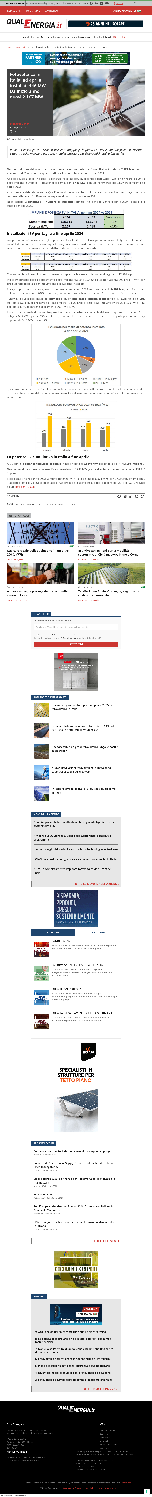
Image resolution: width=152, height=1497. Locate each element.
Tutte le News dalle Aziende (96, 884)
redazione (126, 1482)
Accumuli (72, 36)
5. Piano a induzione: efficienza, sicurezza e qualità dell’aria (72, 1366)
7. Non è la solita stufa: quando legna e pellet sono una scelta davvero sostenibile (74, 1350)
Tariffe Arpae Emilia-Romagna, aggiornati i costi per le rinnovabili (108, 593)
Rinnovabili (46, 36)
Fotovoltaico (59, 36)
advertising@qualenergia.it (26, 1460)
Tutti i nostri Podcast (100, 1389)
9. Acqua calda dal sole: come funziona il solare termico (70, 1332)
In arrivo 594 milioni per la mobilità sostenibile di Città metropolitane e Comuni (109, 552)
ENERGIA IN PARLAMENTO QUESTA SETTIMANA (82, 1013)
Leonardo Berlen (20, 123)
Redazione (14, 10)
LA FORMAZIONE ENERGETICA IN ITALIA (77, 965)
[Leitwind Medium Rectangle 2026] (76, 908)
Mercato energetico (88, 36)
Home (10, 47)
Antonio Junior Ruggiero (17, 600)
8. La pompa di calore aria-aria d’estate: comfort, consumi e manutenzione (73, 1340)
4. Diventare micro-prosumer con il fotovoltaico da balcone (73, 1372)
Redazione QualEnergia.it (89, 559)
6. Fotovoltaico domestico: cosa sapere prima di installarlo (72, 1359)
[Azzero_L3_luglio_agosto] (76, 58)
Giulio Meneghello (15, 559)
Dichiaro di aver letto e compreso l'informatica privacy (61, 635)
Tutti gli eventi (106, 1241)
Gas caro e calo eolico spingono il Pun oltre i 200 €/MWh (38, 552)
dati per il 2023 (24, 487)
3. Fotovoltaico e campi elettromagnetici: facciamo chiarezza (73, 1379)
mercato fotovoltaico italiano (63, 504)
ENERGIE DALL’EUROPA (66, 989)
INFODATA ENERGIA (15, 3)
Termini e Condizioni (107, 1488)
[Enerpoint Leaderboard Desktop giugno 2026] (105, 23)
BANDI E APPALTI (63, 941)
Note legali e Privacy (71, 1488)
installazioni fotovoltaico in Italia (32, 504)
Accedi (119, 3)
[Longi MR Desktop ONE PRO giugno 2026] (76, 671)
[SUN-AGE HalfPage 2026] (76, 1087)
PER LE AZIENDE (17, 1451)
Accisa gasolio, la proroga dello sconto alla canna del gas (37, 593)
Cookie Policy (89, 1488)
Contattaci (51, 10)
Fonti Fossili (105, 36)
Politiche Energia (30, 36)
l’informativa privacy (69, 638)
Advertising (32, 10)
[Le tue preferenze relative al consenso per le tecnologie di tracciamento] (147, 1492)
